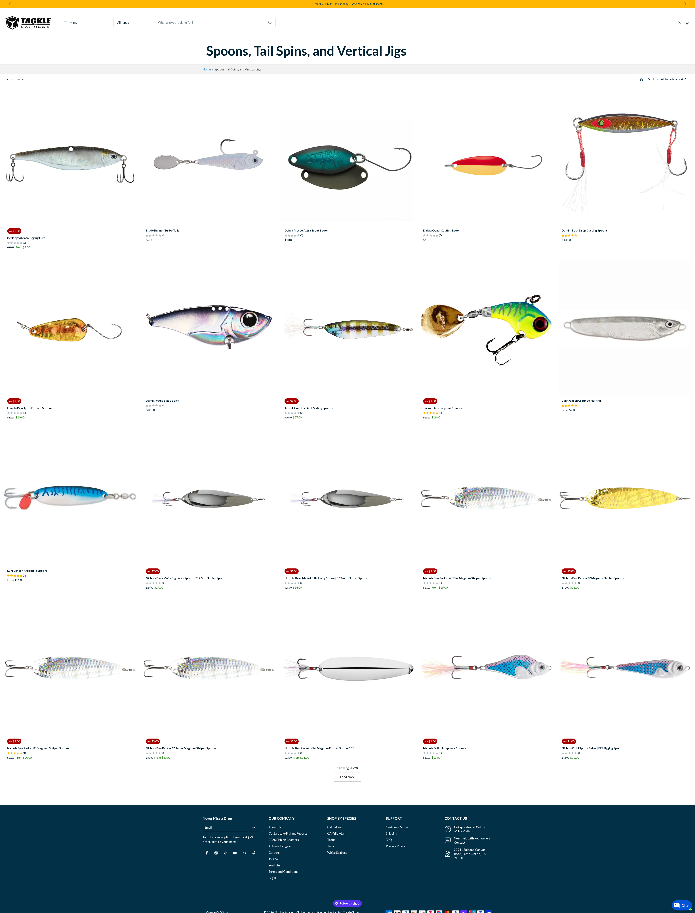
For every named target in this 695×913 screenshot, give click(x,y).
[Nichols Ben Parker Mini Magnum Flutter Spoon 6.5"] (347, 668)
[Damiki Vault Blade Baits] (208, 328)
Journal (274, 859)
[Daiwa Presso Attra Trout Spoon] (347, 158)
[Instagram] (216, 853)
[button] (69, 22)
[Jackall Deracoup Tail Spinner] (486, 328)
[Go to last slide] (10, 4)
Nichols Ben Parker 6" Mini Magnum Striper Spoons (457, 578)
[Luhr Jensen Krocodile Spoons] (70, 498)
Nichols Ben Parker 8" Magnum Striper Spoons (38, 748)
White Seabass (337, 852)
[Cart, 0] (687, 22)
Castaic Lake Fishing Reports (288, 833)
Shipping (391, 833)
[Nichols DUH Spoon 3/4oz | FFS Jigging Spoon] (624, 668)
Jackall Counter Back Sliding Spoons (309, 408)
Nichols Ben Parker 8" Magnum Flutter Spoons (593, 578)
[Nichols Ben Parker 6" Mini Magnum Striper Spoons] (486, 498)
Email (208, 827)
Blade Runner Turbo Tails (162, 230)
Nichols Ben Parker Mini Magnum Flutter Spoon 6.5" (319, 748)
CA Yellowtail (336, 833)
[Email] (244, 853)
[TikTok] (225, 853)
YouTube (274, 865)
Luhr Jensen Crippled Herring (581, 400)
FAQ (389, 840)
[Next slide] (685, 4)
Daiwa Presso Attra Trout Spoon (306, 230)
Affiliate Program (280, 846)
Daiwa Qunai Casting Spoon (441, 230)
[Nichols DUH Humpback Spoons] (486, 668)
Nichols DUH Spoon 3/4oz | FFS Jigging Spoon (592, 748)
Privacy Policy (395, 846)
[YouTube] (235, 853)
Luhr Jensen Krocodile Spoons (27, 570)
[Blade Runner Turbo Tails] (208, 158)
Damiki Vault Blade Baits (162, 400)
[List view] (634, 79)
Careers (274, 852)
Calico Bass (335, 827)
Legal (272, 878)
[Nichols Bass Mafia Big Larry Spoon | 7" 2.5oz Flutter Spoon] (208, 498)
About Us (275, 827)
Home (207, 69)
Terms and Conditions (283, 872)
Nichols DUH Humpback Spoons (444, 748)
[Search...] (270, 22)
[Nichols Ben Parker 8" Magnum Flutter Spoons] (624, 498)
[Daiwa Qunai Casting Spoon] (486, 158)
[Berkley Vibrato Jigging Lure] (70, 158)
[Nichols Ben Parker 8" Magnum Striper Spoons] (70, 668)
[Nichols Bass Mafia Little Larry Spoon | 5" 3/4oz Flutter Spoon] (347, 498)
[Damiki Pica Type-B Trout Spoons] (70, 328)
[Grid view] (642, 79)
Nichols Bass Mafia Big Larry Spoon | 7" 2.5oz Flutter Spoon (185, 578)
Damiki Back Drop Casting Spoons (585, 230)
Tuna (330, 846)
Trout (331, 840)
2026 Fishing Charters (284, 840)
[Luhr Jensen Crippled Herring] (624, 328)
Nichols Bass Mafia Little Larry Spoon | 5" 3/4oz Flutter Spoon (326, 578)
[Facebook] (207, 853)
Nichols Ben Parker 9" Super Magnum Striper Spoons (181, 748)
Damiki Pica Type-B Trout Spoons (29, 408)
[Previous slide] (6, 158)
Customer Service (398, 827)
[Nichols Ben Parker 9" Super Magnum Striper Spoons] (208, 668)
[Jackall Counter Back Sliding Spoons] (347, 328)
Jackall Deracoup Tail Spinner (442, 408)
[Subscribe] (253, 827)
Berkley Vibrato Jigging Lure (26, 237)
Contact (460, 843)
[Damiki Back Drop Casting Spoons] (624, 158)
